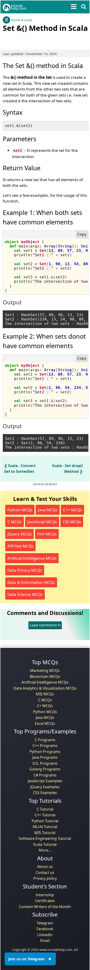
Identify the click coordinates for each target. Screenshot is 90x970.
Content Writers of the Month (45, 906)
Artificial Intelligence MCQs (32, 558)
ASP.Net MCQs (20, 546)
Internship (45, 894)
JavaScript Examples (45, 780)
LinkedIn (44, 934)
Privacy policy (45, 878)
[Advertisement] (40, 40)
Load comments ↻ (45, 625)
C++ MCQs (72, 509)
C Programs (45, 739)
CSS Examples (45, 792)
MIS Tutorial (44, 832)
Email (45, 940)
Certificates (45, 900)
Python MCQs (19, 509)
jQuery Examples (45, 786)
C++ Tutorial (45, 814)
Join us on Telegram (26, 958)
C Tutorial (45, 809)
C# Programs (45, 775)
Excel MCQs (45, 723)
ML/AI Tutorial (45, 826)
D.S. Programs (45, 763)
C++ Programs (45, 745)
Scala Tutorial (45, 844)
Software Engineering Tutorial (45, 838)
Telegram (45, 923)
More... (45, 850)
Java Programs (45, 757)
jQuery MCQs (19, 534)
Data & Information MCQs (31, 582)
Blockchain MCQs (45, 676)
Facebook (44, 928)
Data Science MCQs (25, 594)
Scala (28, 20)
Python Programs (45, 751)
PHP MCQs (47, 534)
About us (45, 866)
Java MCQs (47, 509)
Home (15, 20)
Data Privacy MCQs (24, 570)
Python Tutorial (45, 820)
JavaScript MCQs (42, 521)
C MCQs (14, 521)
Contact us (45, 872)
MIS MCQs (45, 694)
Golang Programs (44, 769)
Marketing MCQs (45, 670)
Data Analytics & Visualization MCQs (44, 688)
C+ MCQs (45, 705)
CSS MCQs (72, 521)
